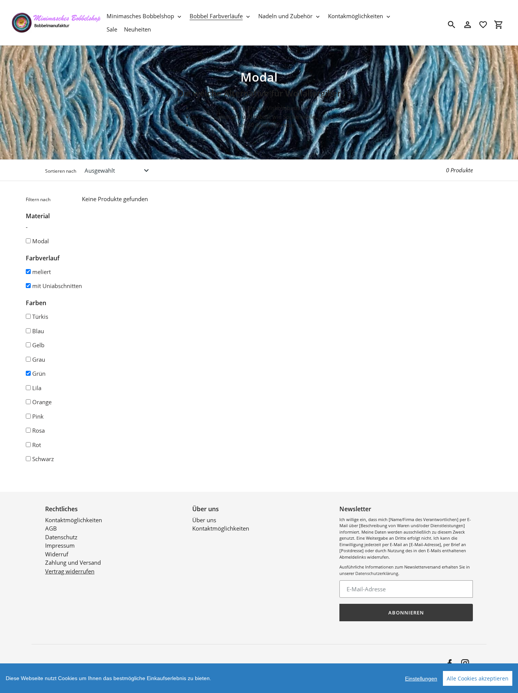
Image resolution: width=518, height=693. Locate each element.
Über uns (204, 520)
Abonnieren (406, 612)
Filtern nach (38, 199)
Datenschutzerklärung (376, 573)
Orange (42, 402)
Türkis (40, 316)
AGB (51, 528)
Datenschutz (61, 537)
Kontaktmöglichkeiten (73, 520)
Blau (38, 331)
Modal (40, 241)
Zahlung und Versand (73, 562)
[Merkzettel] (483, 24)
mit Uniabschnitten (57, 286)
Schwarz (43, 459)
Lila (36, 388)
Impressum (60, 545)
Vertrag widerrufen (69, 571)
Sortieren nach (60, 171)
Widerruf (56, 554)
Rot (36, 445)
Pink (38, 416)
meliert (41, 272)
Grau (38, 359)
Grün (39, 373)
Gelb (38, 345)
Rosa (38, 430)
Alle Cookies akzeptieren (478, 678)
